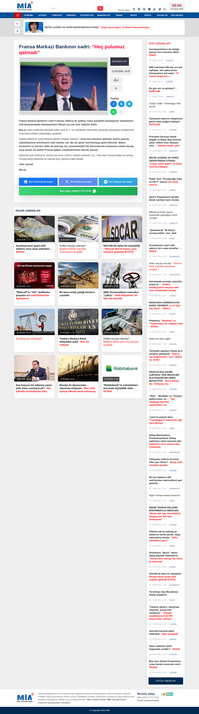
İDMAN (119, 15)
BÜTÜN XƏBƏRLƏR (166, 681)
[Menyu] (17, 15)
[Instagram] (144, 9)
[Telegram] (160, 9)
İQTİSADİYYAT (87, 15)
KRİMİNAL (71, 15)
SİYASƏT (43, 15)
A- (116, 88)
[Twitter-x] (139, 9)
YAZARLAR (162, 15)
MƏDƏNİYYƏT (103, 15)
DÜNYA (147, 15)
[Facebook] (134, 9)
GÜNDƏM (28, 15)
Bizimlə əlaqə (124, 10)
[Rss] (165, 9)
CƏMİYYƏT (57, 15)
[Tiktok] (154, 9)
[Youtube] (149, 9)
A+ (116, 80)
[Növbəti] (17, 31)
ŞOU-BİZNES (177, 15)
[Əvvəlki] (17, 24)
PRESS (133, 15)
